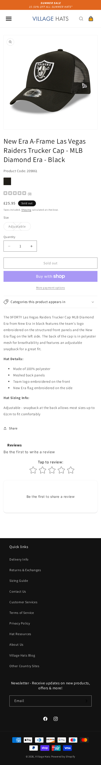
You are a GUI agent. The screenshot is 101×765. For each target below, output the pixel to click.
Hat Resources (20, 634)
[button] (9, 18)
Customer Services (23, 602)
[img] (15, 193)
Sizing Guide (18, 580)
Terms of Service (21, 613)
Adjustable (19, 227)
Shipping (26, 209)
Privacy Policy (19, 623)
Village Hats (42, 756)
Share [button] (13, 428)
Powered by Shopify (63, 756)
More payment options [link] (50, 287)
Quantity (9, 237)
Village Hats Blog (22, 655)
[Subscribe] (86, 701)
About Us (16, 644)
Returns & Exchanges (25, 570)
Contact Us (17, 591)
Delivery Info (19, 559)
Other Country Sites (24, 666)
